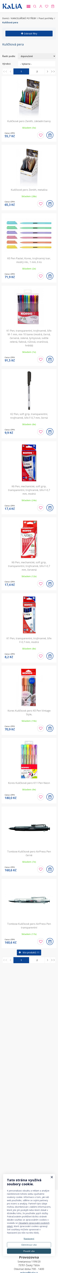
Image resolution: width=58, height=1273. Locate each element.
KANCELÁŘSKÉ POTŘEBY (23, 18)
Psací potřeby (46, 18)
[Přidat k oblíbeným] (40, 135)
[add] (49, 135)
